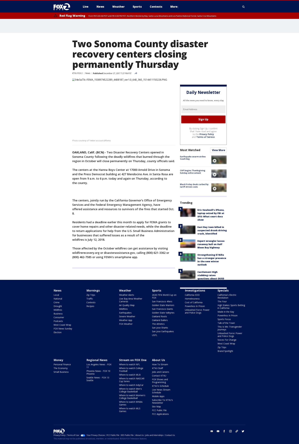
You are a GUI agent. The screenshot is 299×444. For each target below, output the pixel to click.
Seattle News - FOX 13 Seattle (97, 379)
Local (56, 294)
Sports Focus (224, 319)
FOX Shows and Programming (160, 381)
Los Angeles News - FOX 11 (98, 366)
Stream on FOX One (133, 360)
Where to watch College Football (131, 369)
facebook (224, 431)
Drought (58, 306)
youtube (218, 431)
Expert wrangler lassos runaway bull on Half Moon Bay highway (211, 244)
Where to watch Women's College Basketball (132, 397)
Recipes (90, 306)
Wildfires (58, 309)
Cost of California (193, 302)
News (87, 73)
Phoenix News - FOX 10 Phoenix (98, 372)
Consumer (59, 317)
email (211, 431)
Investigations (195, 290)
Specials (223, 290)
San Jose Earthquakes (163, 331)
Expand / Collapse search (243, 6)
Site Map (156, 406)
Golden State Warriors (163, 305)
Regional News (96, 360)
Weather (125, 290)
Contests (90, 302)
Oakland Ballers (160, 320)
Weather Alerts (126, 294)
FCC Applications (160, 414)
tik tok (236, 431)
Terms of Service (205, 136)
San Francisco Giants (162, 308)
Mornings (93, 290)
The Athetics (158, 323)
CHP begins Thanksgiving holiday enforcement (192, 171)
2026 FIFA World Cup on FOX (164, 296)
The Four (222, 301)
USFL (154, 335)
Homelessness (192, 298)
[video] (219, 159)
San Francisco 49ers (162, 301)
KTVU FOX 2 (77, 73)
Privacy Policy (206, 134)
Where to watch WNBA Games (130, 403)
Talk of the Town (226, 322)
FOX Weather (126, 323)
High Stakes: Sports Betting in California (231, 306)
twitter (242, 431)
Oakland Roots (159, 316)
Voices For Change (227, 339)
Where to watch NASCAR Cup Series (131, 380)
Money (58, 360)
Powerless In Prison (195, 306)
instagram (230, 431)
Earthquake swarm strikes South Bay (193, 157)
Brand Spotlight (225, 351)
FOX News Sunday (63, 328)
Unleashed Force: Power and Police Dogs (197, 311)
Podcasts (58, 321)
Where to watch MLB (130, 374)
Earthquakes (125, 312)
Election (58, 332)
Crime (56, 302)
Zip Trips (90, 294)
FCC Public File (159, 410)
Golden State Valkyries (163, 312)
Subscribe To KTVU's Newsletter (162, 401)
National (58, 298)
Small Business (61, 371)
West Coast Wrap (62, 324)
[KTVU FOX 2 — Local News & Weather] (64, 6)
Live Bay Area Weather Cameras (130, 300)
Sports (156, 290)
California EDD (192, 294)
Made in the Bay (226, 311)
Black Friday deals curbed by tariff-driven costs (194, 185)
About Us (158, 360)
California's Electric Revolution (227, 296)
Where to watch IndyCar (131, 385)
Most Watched (190, 150)
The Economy (61, 368)
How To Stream (160, 364)
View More (218, 150)
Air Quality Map (127, 305)
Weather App (125, 320)
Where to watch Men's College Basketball (130, 390)
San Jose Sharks (160, 327)
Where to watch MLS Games (129, 410)
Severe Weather (127, 316)
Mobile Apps (158, 396)
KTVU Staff (157, 368)
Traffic (89, 298)
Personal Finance (62, 364)
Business (58, 313)
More (174, 6)
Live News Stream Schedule (161, 391)
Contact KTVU (159, 375)
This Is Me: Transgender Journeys (230, 328)
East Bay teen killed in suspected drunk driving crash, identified (212, 230)
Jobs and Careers (160, 371)
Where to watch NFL (129, 364)
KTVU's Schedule (160, 385)
